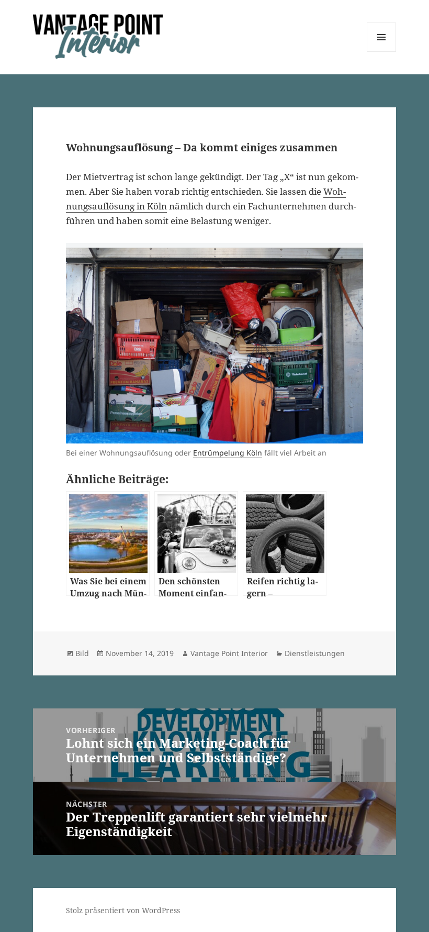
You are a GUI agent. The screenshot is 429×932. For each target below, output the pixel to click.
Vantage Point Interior (229, 653)
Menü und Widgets (381, 51)
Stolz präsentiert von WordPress (123, 910)
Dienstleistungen (315, 653)
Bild (82, 653)
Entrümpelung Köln (227, 453)
